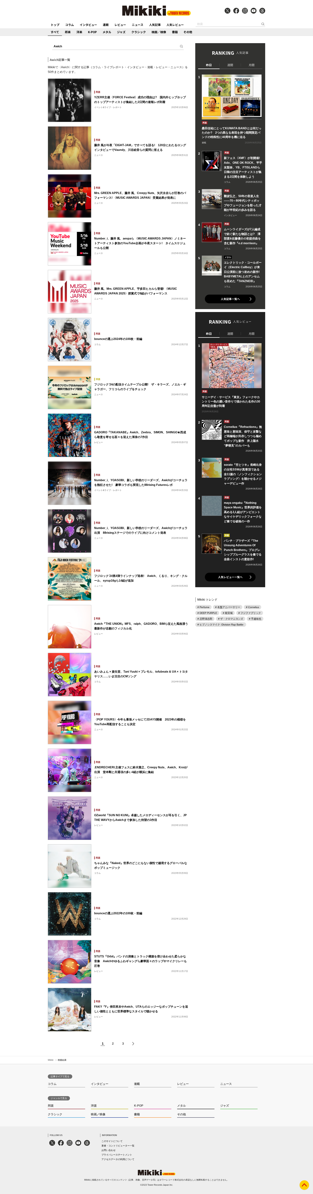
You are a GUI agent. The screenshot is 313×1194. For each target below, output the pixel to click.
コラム (69, 24)
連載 (106, 24)
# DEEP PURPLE (207, 612)
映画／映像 (159, 32)
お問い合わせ (108, 1150)
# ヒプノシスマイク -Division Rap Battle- (220, 624)
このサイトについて (112, 1141)
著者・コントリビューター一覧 (117, 1146)
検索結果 (62, 1060)
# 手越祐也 (255, 618)
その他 (187, 32)
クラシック (138, 32)
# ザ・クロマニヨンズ (230, 618)
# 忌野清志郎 (204, 618)
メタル (107, 32)
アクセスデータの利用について (117, 1159)
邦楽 (68, 32)
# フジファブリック (249, 612)
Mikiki (50, 1060)
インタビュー (88, 24)
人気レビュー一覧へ (230, 577)
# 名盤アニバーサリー (227, 607)
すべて (55, 32)
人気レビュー (175, 24)
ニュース (137, 24)
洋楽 (79, 32)
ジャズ (121, 32)
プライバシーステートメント (116, 1155)
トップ (55, 24)
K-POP (92, 32)
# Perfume (203, 607)
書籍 (175, 32)
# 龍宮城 (228, 612)
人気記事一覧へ (230, 299)
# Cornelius (252, 607)
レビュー (120, 24)
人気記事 (155, 24)
